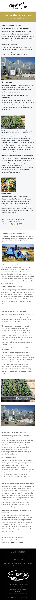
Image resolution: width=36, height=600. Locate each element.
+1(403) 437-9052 (16, 224)
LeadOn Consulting (22, 597)
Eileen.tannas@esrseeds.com (10, 221)
